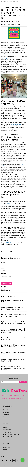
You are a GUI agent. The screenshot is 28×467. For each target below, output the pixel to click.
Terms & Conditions (8, 437)
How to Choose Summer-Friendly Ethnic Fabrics (13, 338)
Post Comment (6, 283)
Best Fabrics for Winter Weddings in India (13, 353)
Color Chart (6, 414)
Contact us (6, 412)
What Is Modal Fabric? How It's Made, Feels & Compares (12, 308)
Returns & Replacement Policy (11, 434)
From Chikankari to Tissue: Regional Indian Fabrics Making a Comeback (13, 368)
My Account (6, 447)
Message (3, 274)
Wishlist (5, 450)
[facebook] (2, 460)
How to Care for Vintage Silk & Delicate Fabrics (12, 301)
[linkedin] (10, 460)
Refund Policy (7, 430)
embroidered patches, (7, 205)
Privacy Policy (7, 432)
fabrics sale (7, 24)
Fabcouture (9, 465)
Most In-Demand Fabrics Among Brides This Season (13, 346)
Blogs (8, 1)
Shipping (5, 427)
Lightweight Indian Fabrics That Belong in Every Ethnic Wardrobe (13, 322)
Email (2, 268)
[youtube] (17, 460)
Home (3, 1)
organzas (7, 58)
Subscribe (23, 382)
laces (8, 203)
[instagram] (14, 460)
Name (3, 262)
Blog (4, 417)
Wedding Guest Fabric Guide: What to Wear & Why (14, 360)
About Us (5, 410)
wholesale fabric (15, 24)
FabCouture (14, 1)
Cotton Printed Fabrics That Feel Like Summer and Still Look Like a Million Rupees (13, 330)
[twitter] (6, 460)
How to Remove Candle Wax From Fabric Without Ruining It (13, 315)
